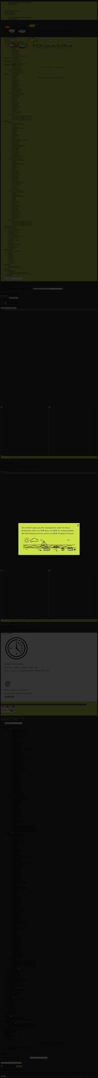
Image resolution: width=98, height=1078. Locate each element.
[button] (78, 525)
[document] (49, 539)
